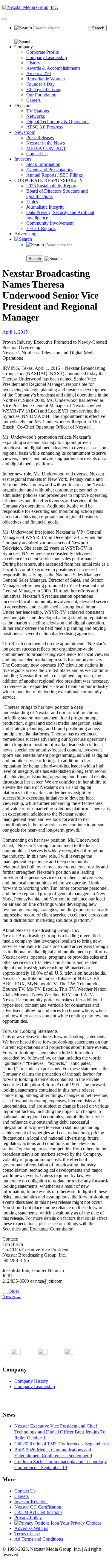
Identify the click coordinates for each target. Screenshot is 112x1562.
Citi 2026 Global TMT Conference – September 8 (61, 1443)
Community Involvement (49, 223)
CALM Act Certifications (38, 1512)
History (33, 62)
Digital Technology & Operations (57, 121)
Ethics (32, 201)
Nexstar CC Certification (37, 1506)
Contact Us (36, 153)
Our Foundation (41, 94)
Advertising (25, 233)
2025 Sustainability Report (51, 185)
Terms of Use (27, 1533)
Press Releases (40, 137)
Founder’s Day (40, 84)
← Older (10, 1291)
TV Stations (37, 110)
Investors (22, 158)
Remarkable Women (45, 78)
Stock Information (43, 164)
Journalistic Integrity (45, 207)
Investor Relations (31, 1501)
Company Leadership (46, 57)
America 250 (38, 73)
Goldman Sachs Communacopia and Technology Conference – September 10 (60, 1464)
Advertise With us (31, 1528)
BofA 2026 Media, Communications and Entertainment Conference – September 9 (53, 1452)
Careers (33, 100)
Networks (35, 116)
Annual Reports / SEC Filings (54, 174)
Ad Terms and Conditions (38, 1539)
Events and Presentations (49, 169)
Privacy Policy (28, 1517)
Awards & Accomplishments (53, 68)
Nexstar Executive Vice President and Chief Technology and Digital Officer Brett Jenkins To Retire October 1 (59, 1431)
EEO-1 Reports (41, 228)
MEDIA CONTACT (46, 148)
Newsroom (24, 132)
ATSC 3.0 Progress (44, 126)
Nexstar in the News (45, 142)
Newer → (11, 1296)
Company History (31, 1381)
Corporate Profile (42, 52)
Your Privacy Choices (80, 1522)
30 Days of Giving (44, 89)
